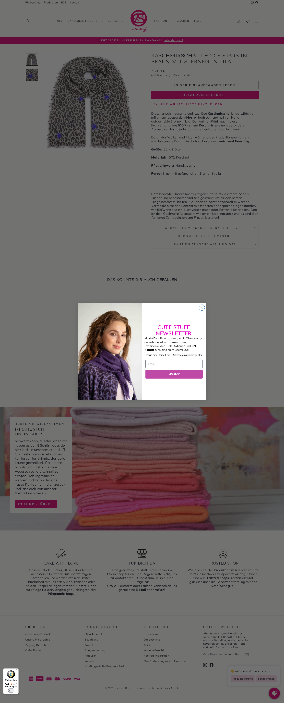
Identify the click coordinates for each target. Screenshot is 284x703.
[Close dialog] (202, 307)
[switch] (11, 690)
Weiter (174, 374)
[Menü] (17, 670)
